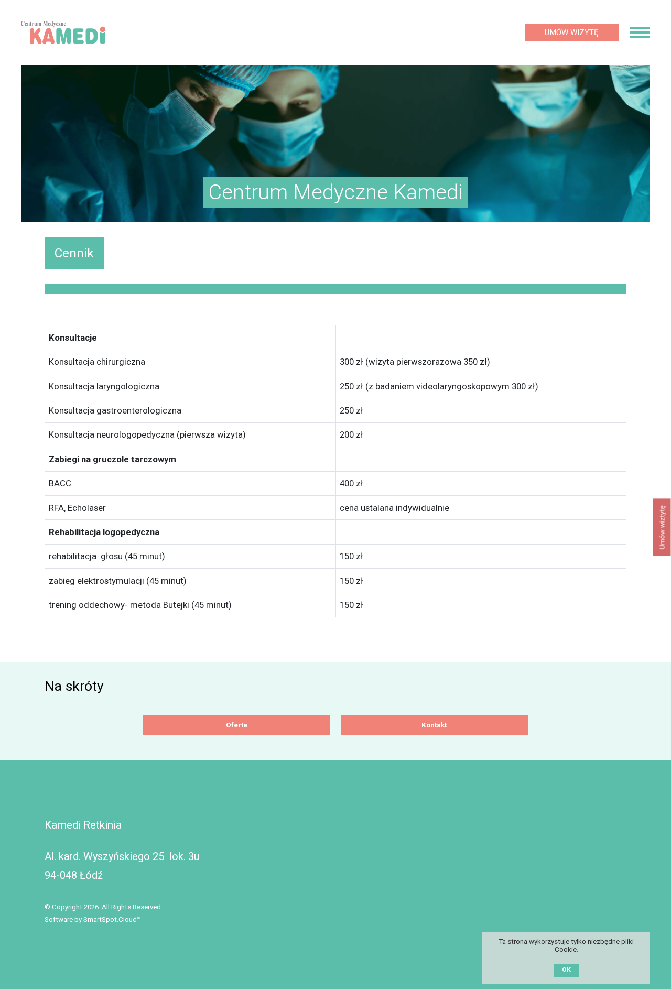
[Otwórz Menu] (639, 32)
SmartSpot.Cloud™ (112, 919)
